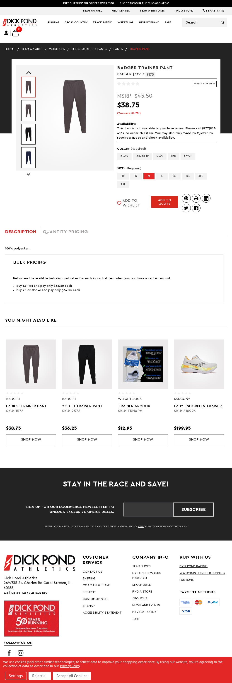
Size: (129, 168)
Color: (131, 148)
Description (20, 231)
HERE (141, 526)
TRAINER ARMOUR (83, 406)
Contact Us (92, 571)
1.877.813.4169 (215, 10)
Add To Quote (164, 202)
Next (28, 169)
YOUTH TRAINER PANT (31, 406)
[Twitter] (186, 208)
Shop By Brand (149, 22)
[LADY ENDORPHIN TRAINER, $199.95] (148, 364)
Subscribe (193, 509)
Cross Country (76, 22)
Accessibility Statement (102, 612)
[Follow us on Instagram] (21, 653)
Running (54, 22)
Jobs (136, 619)
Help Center (121, 10)
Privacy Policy (144, 612)
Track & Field (102, 22)
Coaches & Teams (97, 585)
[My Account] (6, 33)
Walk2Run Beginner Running (202, 573)
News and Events (146, 605)
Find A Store (184, 10)
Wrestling (125, 22)
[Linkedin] (206, 198)
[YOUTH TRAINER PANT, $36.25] (36, 364)
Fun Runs (186, 579)
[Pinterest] (186, 198)
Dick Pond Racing (193, 566)
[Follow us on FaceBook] (9, 653)
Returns (89, 592)
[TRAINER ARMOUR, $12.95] (92, 364)
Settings (16, 675)
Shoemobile (141, 584)
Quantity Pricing (65, 231)
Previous (27, 74)
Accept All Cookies (71, 675)
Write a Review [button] (204, 84)
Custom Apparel (96, 599)
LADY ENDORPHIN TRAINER (147, 406)
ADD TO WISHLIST (131, 203)
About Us (139, 598)
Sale (168, 22)
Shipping (89, 578)
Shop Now (43, 439)
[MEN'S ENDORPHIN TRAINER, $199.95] (204, 364)
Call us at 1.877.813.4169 (26, 593)
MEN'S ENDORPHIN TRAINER (203, 406)
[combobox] (204, 22)
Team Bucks (141, 566)
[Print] (196, 198)
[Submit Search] (222, 22)
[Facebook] (196, 208)
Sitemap (88, 605)
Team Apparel (92, 10)
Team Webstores (152, 10)
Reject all (39, 675)
